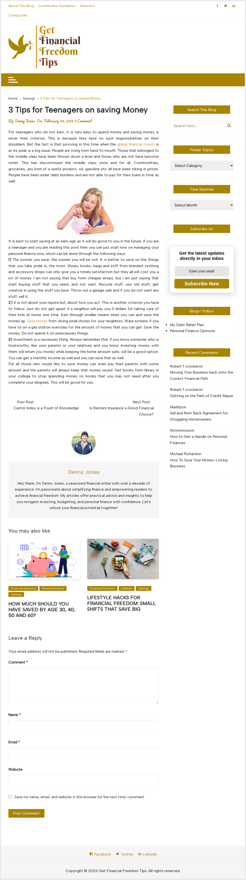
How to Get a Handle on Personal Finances (198, 439)
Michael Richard (183, 454)
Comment (18, 662)
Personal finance (53, 588)
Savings (16, 594)
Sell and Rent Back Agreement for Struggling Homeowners (199, 416)
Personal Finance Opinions (192, 331)
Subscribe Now (201, 283)
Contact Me (17, 15)
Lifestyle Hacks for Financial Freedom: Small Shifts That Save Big (121, 603)
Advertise (87, 6)
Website (15, 769)
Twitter (126, 854)
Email (14, 742)
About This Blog (21, 6)
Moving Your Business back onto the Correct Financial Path (201, 375)
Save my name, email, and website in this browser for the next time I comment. (79, 797)
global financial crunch (135, 144)
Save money (37, 321)
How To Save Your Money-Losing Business (199, 463)
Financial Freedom (102, 588)
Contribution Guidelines (56, 6)
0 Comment (83, 121)
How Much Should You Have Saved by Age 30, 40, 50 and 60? (41, 609)
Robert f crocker (184, 366)
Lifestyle (126, 588)
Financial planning (23, 588)
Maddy (176, 407)
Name (14, 715)
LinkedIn (149, 854)
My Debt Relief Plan (187, 325)
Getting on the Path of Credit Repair (201, 395)
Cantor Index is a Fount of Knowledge (46, 408)
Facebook (102, 854)
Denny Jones (25, 121)
